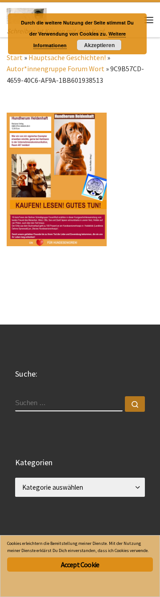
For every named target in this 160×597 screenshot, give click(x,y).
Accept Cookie (80, 564)
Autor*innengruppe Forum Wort (55, 68)
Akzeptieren (99, 45)
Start (15, 57)
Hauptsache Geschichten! (67, 57)
